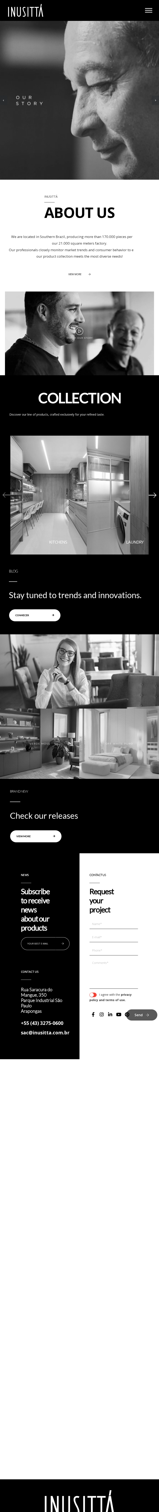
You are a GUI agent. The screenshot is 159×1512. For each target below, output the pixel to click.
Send (139, 1015)
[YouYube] (118, 1014)
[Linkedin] (110, 1014)
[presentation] (3, 100)
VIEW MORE (74, 274)
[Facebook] (93, 1014)
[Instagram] (101, 1014)
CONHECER (22, 615)
